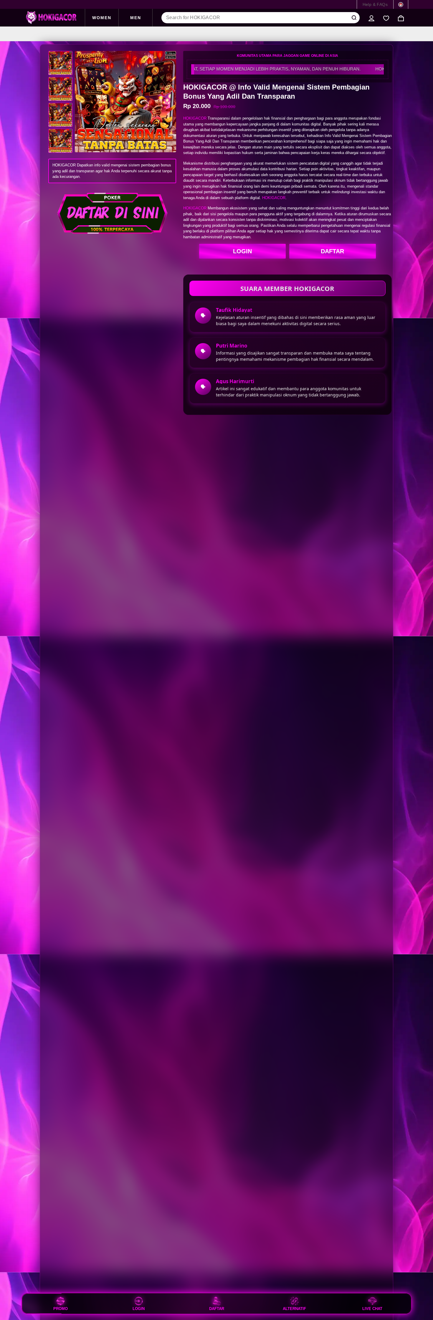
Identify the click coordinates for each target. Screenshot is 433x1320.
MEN (135, 17)
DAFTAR (332, 251)
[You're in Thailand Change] (401, 4)
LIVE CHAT (372, 1308)
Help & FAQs (375, 4)
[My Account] (371, 18)
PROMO (60, 1308)
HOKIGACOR (194, 118)
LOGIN (242, 251)
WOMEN (101, 17)
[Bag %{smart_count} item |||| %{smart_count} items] (401, 18)
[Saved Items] (386, 18)
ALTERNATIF (294, 1308)
